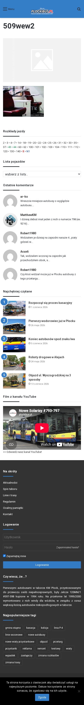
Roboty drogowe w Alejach (46, 357)
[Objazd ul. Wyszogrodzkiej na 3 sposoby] (14, 381)
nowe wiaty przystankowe (19, 641)
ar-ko (24, 196)
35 (75, 142)
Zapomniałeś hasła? (67, 547)
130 (12, 151)
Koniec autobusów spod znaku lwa (52, 339)
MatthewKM (28, 215)
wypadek (10, 655)
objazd (44, 641)
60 (19, 147)
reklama (27, 648)
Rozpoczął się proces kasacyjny (50, 302)
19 (29, 142)
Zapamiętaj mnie (16, 556)
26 (54, 142)
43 (9, 147)
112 (76, 147)
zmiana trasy (12, 662)
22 (39, 142)
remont (42, 648)
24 (44, 142)
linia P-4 (58, 627)
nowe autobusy (36, 634)
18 (24, 142)
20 (34, 142)
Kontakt (8, 514)
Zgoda (42, 697)
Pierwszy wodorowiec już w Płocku (52, 321)
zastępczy (26, 655)
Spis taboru (10, 488)
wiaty (69, 648)
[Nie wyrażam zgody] (79, 691)
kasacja (30, 627)
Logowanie (42, 564)
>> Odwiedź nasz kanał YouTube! (22, 451)
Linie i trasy (10, 495)
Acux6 (24, 251)
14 (19, 142)
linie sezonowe (13, 634)
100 (31, 147)
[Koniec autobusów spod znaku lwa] (14, 344)
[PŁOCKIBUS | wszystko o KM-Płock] (42, 9)
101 (37, 147)
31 (60, 142)
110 (63, 147)
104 (57, 147)
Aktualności (10, 482)
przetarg (58, 641)
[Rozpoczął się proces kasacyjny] (14, 308)
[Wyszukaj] (79, 10)
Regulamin (9, 501)
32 (65, 142)
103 (50, 147)
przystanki (11, 648)
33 (70, 142)
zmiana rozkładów (48, 655)
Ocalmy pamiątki (13, 507)
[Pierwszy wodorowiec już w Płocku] (14, 326)
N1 (28, 151)
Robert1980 (28, 233)
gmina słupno (13, 627)
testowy (55, 648)
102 (44, 147)
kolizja (44, 627)
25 (49, 142)
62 (24, 147)
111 (70, 147)
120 (5, 151)
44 (14, 147)
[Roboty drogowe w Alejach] (14, 362)
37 (4, 147)
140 (18, 151)
